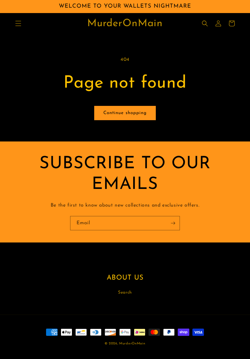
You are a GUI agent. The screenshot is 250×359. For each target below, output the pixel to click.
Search (125, 292)
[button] (18, 23)
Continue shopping (125, 113)
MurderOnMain (132, 343)
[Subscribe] (173, 223)
